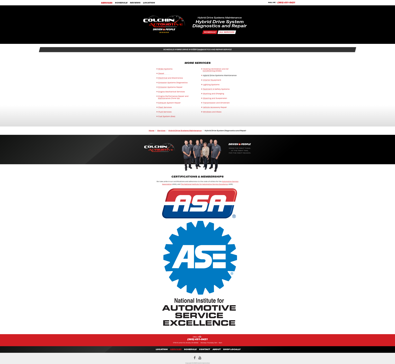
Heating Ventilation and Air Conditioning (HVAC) (216, 69)
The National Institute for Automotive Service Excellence (204, 184)
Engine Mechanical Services (171, 91)
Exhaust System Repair (169, 102)
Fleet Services (165, 107)
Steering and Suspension (215, 98)
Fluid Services (165, 111)
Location (149, 2)
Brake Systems (165, 68)
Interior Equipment (212, 80)
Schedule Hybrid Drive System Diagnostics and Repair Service (197, 49)
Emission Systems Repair (170, 87)
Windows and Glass (212, 111)
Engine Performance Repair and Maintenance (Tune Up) (173, 97)
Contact (204, 349)
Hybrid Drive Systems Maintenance (220, 75)
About (217, 349)
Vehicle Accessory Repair (215, 107)
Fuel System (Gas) (166, 116)
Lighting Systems (211, 84)
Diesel (161, 73)
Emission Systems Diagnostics (173, 82)
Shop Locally (232, 349)
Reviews (135, 2)
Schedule (121, 2)
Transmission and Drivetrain (216, 102)
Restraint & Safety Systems (216, 89)
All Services (226, 32)
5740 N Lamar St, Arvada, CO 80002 (185, 343)
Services (106, 2)
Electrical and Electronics (170, 77)
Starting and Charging (213, 93)
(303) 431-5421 (286, 2)
